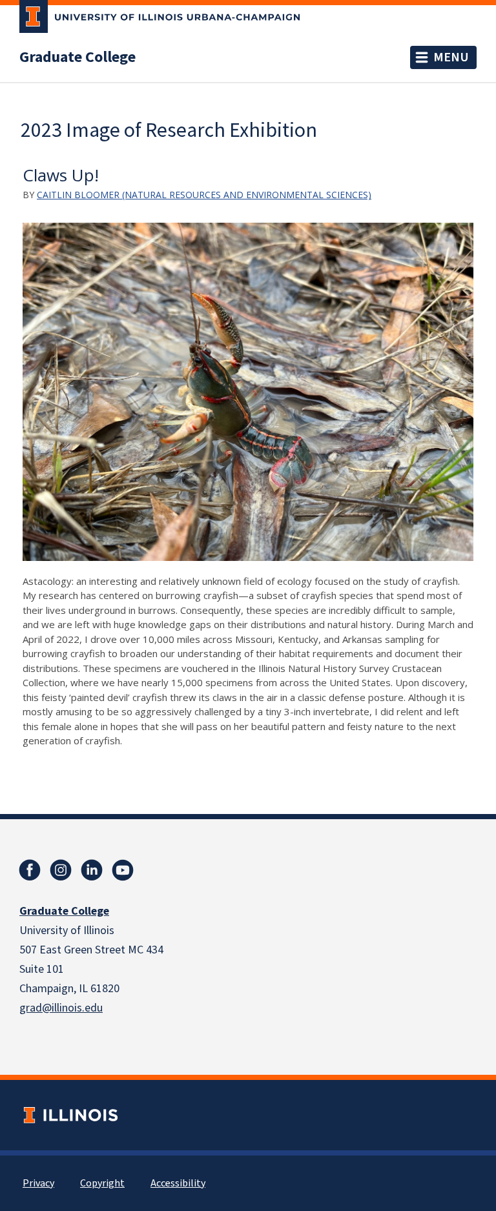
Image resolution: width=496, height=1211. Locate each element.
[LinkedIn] (92, 870)
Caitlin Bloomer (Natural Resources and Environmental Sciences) (204, 194)
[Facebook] (30, 870)
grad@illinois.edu (61, 1008)
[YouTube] (122, 870)
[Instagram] (60, 870)
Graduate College (77, 57)
